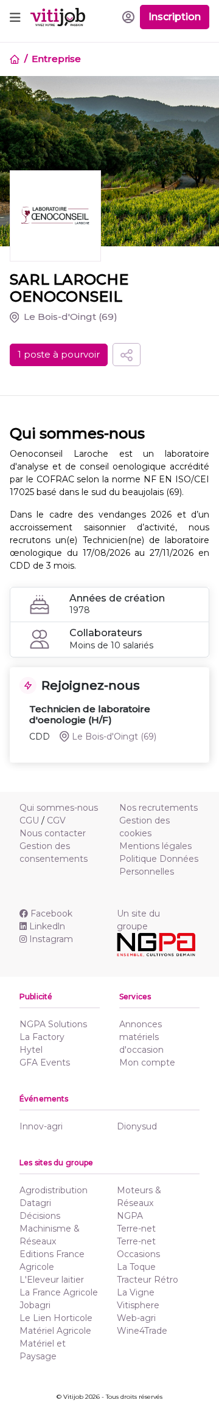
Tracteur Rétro (147, 1279)
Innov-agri (41, 1126)
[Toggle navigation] (15, 17)
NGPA (130, 1215)
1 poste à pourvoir (59, 354)
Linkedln (47, 926)
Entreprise (56, 58)
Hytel (31, 1049)
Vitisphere (138, 1305)
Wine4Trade (142, 1330)
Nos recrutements (158, 807)
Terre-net (136, 1228)
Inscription (174, 17)
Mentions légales (155, 846)
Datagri (35, 1203)
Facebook (51, 913)
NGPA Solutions (53, 1024)
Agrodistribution (53, 1190)
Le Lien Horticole (55, 1317)
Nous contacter (52, 833)
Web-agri (136, 1317)
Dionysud (137, 1126)
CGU (29, 820)
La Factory (41, 1036)
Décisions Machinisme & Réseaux (49, 1228)
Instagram (51, 939)
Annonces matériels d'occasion (141, 1037)
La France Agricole (58, 1292)
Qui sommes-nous (58, 807)
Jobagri (34, 1305)
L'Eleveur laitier (51, 1279)
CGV (56, 820)
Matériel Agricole (55, 1330)
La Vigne (136, 1292)
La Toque (136, 1266)
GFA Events (44, 1062)
